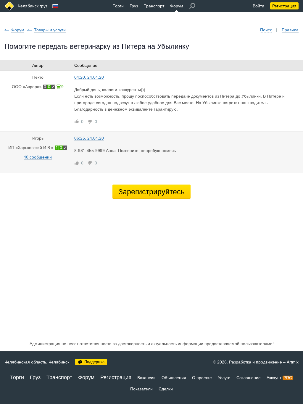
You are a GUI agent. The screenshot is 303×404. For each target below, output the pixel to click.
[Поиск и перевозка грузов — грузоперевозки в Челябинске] (9, 6)
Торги (118, 6)
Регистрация (284, 6)
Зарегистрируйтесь (151, 192)
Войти (258, 6)
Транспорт (154, 6)
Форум (176, 6)
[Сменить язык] (55, 6)
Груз (134, 6)
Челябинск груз (32, 6)
